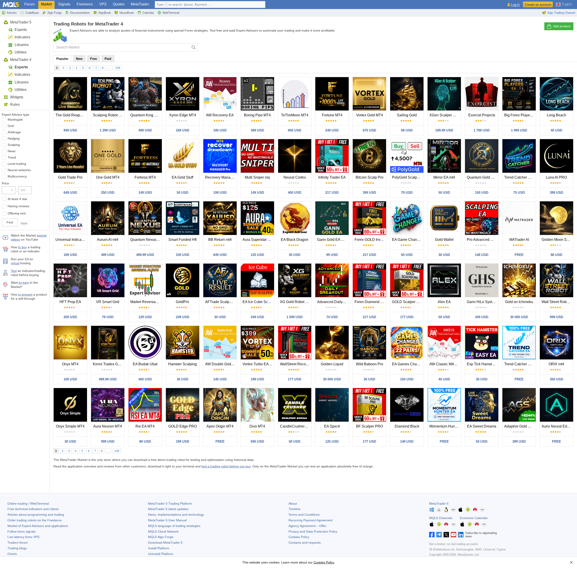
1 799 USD (482, 130)
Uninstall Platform (160, 554)
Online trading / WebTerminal (28, 503)
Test (14, 271)
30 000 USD (519, 317)
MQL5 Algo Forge (160, 537)
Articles (12, 12)
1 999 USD (519, 130)
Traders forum (17, 542)
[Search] (194, 47)
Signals (64, 4)
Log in (515, 4)
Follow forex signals (21, 531)
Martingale (15, 119)
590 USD (257, 441)
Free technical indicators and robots (33, 509)
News (12, 151)
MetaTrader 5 (20, 22)
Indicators (22, 37)
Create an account (538, 4)
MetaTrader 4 (20, 60)
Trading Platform (170, 503)
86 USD (556, 255)
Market (46, 4)
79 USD (407, 192)
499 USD (145, 130)
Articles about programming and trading (35, 514)
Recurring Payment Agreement (310, 520)
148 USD (481, 255)
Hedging (14, 138)
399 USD (257, 130)
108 (117, 67)
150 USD (481, 192)
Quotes (118, 4)
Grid (11, 126)
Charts (12, 554)
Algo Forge (54, 12)
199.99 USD (444, 130)
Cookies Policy (298, 537)
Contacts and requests (304, 542)
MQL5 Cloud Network (163, 531)
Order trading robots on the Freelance (34, 520)
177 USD (407, 317)
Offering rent (17, 213)
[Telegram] (439, 534)
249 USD (332, 130)
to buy (22, 247)
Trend (12, 157)
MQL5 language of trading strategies (174, 526)
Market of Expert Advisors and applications (37, 526)
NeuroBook (126, 12)
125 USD (257, 255)
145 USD (220, 379)
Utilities (21, 52)
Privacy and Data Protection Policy (312, 531)
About (292, 503)
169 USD (182, 130)
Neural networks (19, 170)
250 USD (107, 192)
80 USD (145, 441)
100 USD (182, 255)
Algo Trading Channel (561, 12)
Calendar (148, 12)
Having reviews (18, 206)
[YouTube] (453, 534)
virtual (15, 263)
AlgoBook (104, 12)
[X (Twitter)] (446, 534)
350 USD (556, 379)
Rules (15, 104)
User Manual (167, 520)
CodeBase (32, 12)
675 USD (369, 130)
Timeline (294, 509)
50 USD (182, 192)
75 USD (519, 192)
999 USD (556, 317)
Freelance (85, 4)
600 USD (294, 130)
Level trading (17, 164)
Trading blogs (17, 548)
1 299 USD (108, 130)
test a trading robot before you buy (226, 466)
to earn (23, 282)
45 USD (556, 130)
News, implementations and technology (176, 514)
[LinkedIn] (460, 534)
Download (165, 542)
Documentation (80, 12)
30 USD (294, 255)
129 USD (145, 317)
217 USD (332, 192)
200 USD (70, 317)
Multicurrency (17, 176)
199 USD (220, 192)
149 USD (145, 192)
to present (25, 294)
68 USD (407, 130)
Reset (24, 223)
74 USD (332, 317)
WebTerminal (171, 12)
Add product (561, 26)
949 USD (70, 130)
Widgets (16, 97)
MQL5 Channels (440, 518)
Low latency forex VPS (23, 537)
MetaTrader (140, 4)
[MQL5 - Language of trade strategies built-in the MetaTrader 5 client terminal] (11, 4)
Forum (29, 4)
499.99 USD (145, 255)
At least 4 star (17, 199)
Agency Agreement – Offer (307, 526)
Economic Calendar (474, 518)
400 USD (294, 192)
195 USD (220, 130)
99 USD (332, 255)
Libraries (22, 45)
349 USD (481, 317)
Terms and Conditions (304, 514)
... (109, 67)
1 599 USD (294, 317)
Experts (21, 30)
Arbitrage (14, 132)
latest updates (168, 509)
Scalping (14, 145)
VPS (103, 4)
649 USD (70, 192)
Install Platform (158, 548)
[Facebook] (432, 534)
